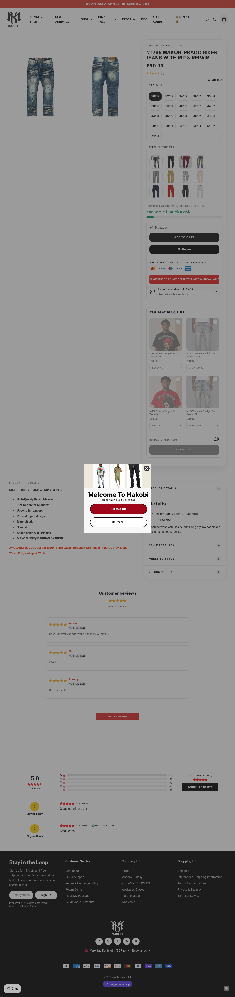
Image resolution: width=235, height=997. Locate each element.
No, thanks (118, 522)
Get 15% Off (118, 509)
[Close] (146, 468)
